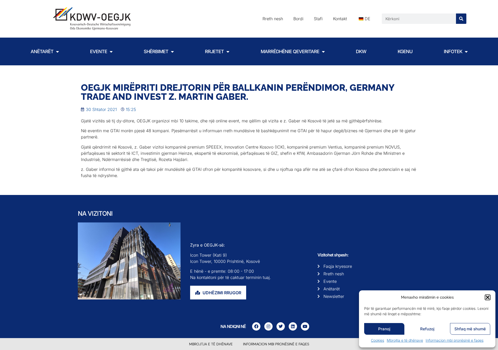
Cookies (377, 340)
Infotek (453, 51)
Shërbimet (156, 51)
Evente (98, 51)
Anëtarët (42, 51)
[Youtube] (305, 326)
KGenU (405, 51)
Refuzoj (427, 328)
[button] (487, 297)
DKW (361, 51)
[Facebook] (256, 326)
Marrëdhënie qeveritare (290, 51)
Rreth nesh (272, 18)
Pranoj (384, 328)
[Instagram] (268, 326)
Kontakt (340, 18)
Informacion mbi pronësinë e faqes (454, 340)
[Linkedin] (293, 326)
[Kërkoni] (461, 18)
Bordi (298, 18)
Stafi (318, 18)
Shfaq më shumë (470, 328)
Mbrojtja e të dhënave (405, 340)
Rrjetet (214, 51)
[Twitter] (280, 326)
